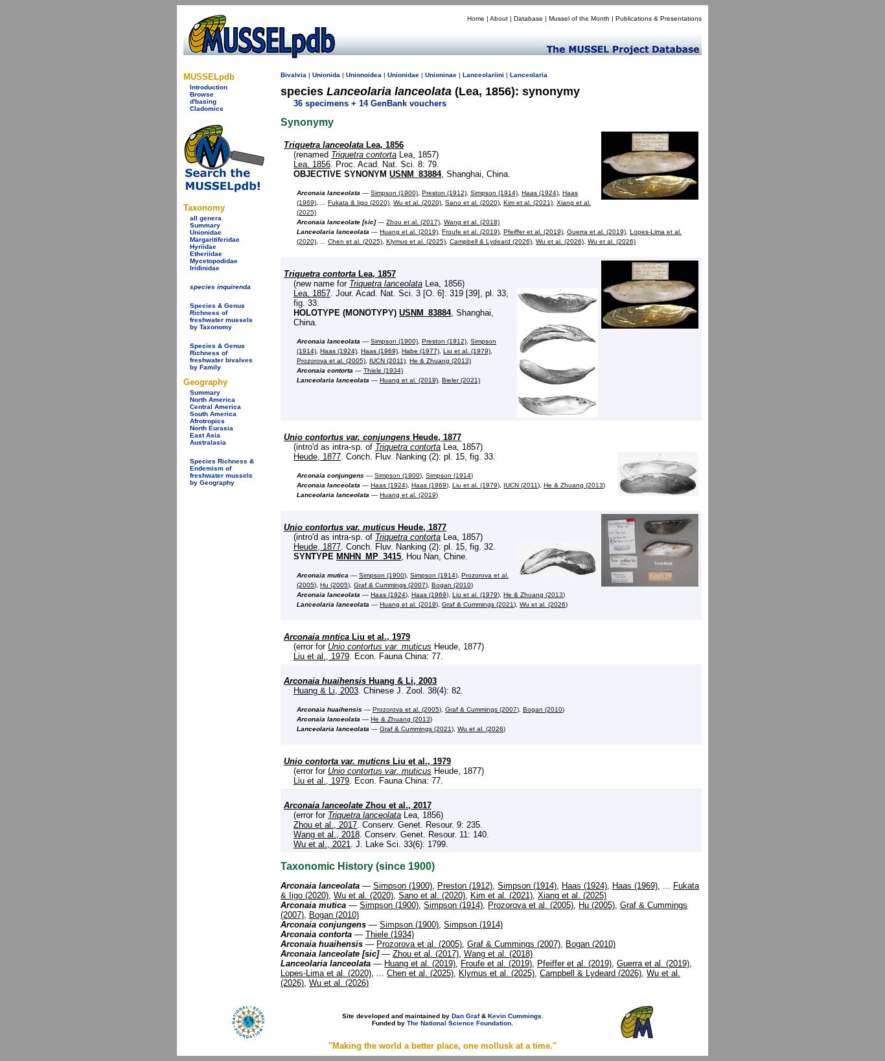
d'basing (203, 101)
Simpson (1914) (494, 192)
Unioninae (441, 74)
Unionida (326, 74)
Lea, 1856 (344, 145)
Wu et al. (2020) (417, 202)
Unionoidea (364, 74)
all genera (206, 218)
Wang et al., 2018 (326, 834)
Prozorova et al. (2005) (331, 360)
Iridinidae (205, 268)
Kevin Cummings (515, 1016)
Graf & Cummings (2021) (479, 604)
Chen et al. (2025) (355, 241)
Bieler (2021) (461, 380)
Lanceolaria (528, 74)
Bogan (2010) (452, 585)
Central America (215, 406)
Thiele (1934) (383, 370)
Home (476, 18)
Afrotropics (207, 421)
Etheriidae (206, 253)
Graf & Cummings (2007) (391, 585)
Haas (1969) (379, 351)
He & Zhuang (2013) (440, 360)
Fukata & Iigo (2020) (358, 202)
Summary (205, 225)
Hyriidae (203, 246)
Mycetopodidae (214, 260)
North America (212, 399)
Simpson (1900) (394, 192)
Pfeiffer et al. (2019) (533, 231)
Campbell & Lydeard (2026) (491, 241)
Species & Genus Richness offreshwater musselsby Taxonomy (221, 316)
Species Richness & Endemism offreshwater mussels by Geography (222, 472)
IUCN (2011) (387, 360)
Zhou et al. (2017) (413, 222)
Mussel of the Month (579, 18)
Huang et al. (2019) (409, 231)
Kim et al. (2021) (528, 202)
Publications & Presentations (658, 18)
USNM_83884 (415, 174)
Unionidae (206, 232)
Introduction (208, 87)
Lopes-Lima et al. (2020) (326, 973)
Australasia (208, 442)
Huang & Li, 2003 (360, 681)
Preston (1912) (444, 192)
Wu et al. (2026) (560, 241)
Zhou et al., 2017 (357, 805)
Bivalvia (293, 74)
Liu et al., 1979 (347, 637)
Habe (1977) (420, 351)
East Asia (205, 435)
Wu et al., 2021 (322, 844)
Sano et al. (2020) (472, 202)
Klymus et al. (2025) (416, 241)
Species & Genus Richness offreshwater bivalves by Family (221, 356)
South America (213, 413)
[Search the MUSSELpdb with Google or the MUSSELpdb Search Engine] (223, 189)
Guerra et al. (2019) (596, 231)
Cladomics (207, 108)
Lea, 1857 (340, 274)
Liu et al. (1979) (466, 351)
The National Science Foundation (459, 1023)
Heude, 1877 (372, 437)
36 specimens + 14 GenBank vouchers (369, 103)
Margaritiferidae (215, 239)
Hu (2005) (335, 585)
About (499, 18)
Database (528, 18)
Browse (202, 94)
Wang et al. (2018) (472, 222)
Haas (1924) (540, 192)
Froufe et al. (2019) (471, 231)
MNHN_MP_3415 (368, 556)
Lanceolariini (483, 74)
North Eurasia (211, 428)
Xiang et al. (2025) (572, 895)
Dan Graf (465, 1016)
